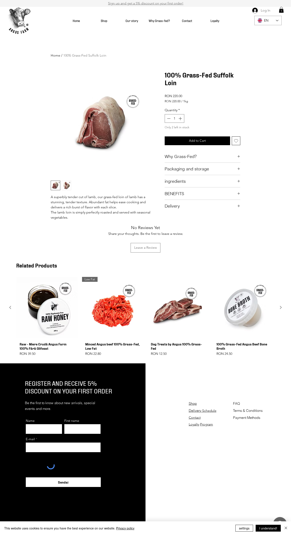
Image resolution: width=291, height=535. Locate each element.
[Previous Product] (10, 307)
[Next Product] (280, 307)
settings (244, 528)
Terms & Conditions (248, 410)
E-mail (30, 439)
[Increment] (181, 118)
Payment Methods (246, 417)
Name (30, 420)
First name (71, 420)
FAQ (236, 403)
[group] (145, 318)
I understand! (268, 528)
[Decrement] (168, 118)
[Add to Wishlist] (236, 140)
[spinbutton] (174, 118)
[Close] (285, 528)
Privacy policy (125, 528)
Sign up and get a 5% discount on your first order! (145, 3)
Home (55, 55)
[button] (281, 10)
